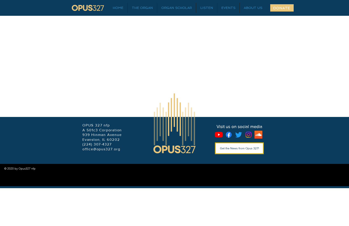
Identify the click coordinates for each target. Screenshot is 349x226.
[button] (253, 8)
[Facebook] (229, 135)
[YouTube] (219, 135)
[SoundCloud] (258, 135)
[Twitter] (239, 135)
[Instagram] (248, 135)
